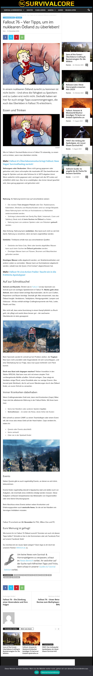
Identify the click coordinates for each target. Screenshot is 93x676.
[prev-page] (55, 629)
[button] (88, 10)
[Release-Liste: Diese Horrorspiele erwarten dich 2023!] (77, 80)
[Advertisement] (31, 191)
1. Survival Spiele (13, 15)
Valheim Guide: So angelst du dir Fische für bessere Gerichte (76, 171)
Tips (49, 575)
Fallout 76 (29, 575)
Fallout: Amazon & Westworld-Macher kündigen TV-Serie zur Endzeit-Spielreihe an (31, 650)
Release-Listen (70, 10)
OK (36, 672)
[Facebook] (5, 37)
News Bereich (26, 560)
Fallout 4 (35, 287)
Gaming (51, 10)
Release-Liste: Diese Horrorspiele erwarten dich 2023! (75, 86)
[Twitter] (10, 37)
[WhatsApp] (22, 37)
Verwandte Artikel (11, 629)
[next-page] (58, 629)
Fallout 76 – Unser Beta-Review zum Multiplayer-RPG (48, 602)
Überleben (7, 577)
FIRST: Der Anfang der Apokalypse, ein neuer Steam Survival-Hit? (50, 649)
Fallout (18, 17)
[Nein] (90, 671)
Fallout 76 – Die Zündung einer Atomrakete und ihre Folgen (15, 602)
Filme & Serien (40, 10)
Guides (60, 10)
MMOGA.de (20, 548)
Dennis (68, 149)
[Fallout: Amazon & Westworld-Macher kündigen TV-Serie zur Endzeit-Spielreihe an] (31, 638)
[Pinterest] (16, 37)
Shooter (30, 10)
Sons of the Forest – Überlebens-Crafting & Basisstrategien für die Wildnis (11, 650)
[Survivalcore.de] (46, 3)
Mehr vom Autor (26, 629)
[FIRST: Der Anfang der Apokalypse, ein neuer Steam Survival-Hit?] (51, 638)
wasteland (15, 577)
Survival (43, 575)
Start (4, 15)
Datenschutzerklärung (50, 672)
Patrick (68, 65)
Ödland (36, 575)
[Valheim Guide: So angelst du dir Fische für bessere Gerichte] (77, 164)
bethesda (17, 575)
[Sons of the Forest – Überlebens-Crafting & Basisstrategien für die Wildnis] (11, 638)
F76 (23, 575)
